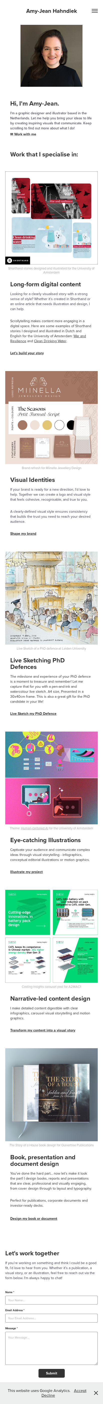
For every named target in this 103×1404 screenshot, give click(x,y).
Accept (80, 1390)
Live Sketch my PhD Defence (33, 713)
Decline (48, 1395)
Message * (11, 1328)
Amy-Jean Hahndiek (51, 11)
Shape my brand (23, 533)
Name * (9, 1292)
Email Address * (14, 1310)
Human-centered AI (34, 828)
